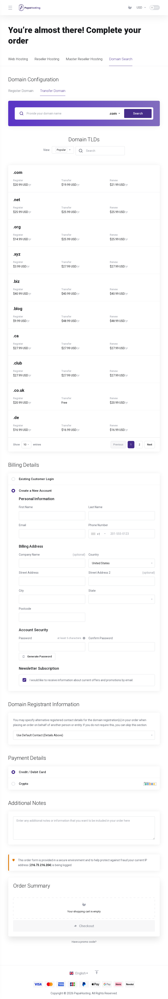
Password (25, 638)
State (92, 590)
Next (149, 444)
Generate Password (39, 656)
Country (94, 554)
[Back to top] (97, 972)
